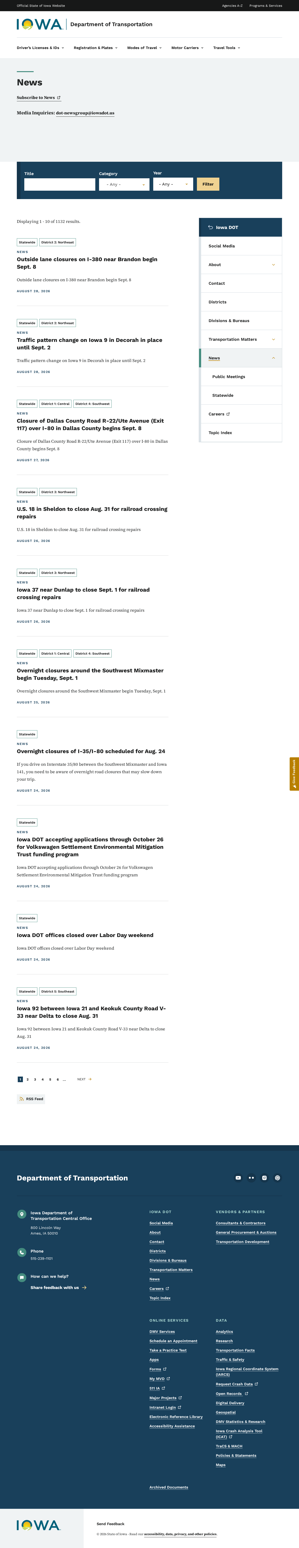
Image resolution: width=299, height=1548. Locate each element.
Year (157, 172)
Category (108, 173)
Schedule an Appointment (173, 1341)
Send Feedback (111, 1524)
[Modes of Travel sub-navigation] (160, 48)
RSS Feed (34, 1099)
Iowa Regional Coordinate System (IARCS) (247, 1372)
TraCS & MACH (229, 1446)
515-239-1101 (42, 1258)
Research (224, 1341)
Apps (154, 1359)
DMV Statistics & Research (240, 1421)
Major (163, 1398)
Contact (157, 1241)
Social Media (161, 1223)
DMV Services (162, 1331)
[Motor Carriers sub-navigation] (202, 48)
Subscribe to (36, 97)
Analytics (224, 1331)
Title (29, 173)
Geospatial (226, 1412)
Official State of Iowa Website (41, 5)
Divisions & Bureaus (168, 1260)
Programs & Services (265, 5)
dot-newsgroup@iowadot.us (85, 113)
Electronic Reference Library (176, 1417)
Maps (221, 1465)
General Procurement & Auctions (246, 1232)
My (157, 1378)
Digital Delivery (230, 1403)
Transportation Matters (171, 1269)
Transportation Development (242, 1241)
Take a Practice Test (168, 1350)
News (155, 1279)
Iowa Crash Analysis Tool (239, 1434)
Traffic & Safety (230, 1359)
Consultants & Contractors (241, 1223)
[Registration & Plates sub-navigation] (116, 48)
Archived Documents (169, 1487)
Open (229, 1393)
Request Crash (234, 1384)
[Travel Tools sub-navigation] (238, 48)
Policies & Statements (236, 1455)
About (155, 1232)
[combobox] (124, 184)
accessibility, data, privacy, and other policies (180, 1534)
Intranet (163, 1407)
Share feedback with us (55, 1287)
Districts (158, 1251)
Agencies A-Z (232, 5)
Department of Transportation (111, 24)
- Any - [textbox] (114, 184)
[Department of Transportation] (40, 24)
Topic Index (160, 1298)
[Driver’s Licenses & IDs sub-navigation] (62, 48)
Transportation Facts (235, 1350)
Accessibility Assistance (172, 1426)
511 (155, 1388)
